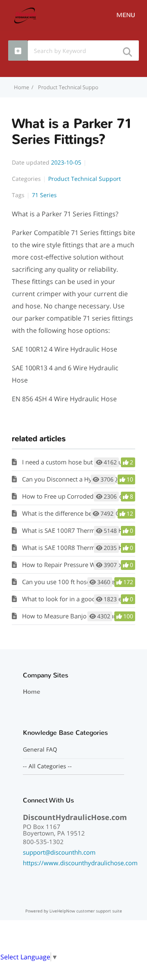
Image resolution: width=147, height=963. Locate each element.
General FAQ (40, 749)
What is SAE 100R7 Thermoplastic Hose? (78, 530)
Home (31, 692)
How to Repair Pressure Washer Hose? (75, 565)
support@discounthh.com (59, 852)
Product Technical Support (70, 87)
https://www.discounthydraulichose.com (80, 863)
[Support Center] (25, 14)
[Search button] (127, 49)
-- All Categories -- (47, 766)
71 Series (44, 195)
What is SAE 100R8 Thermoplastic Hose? (78, 547)
